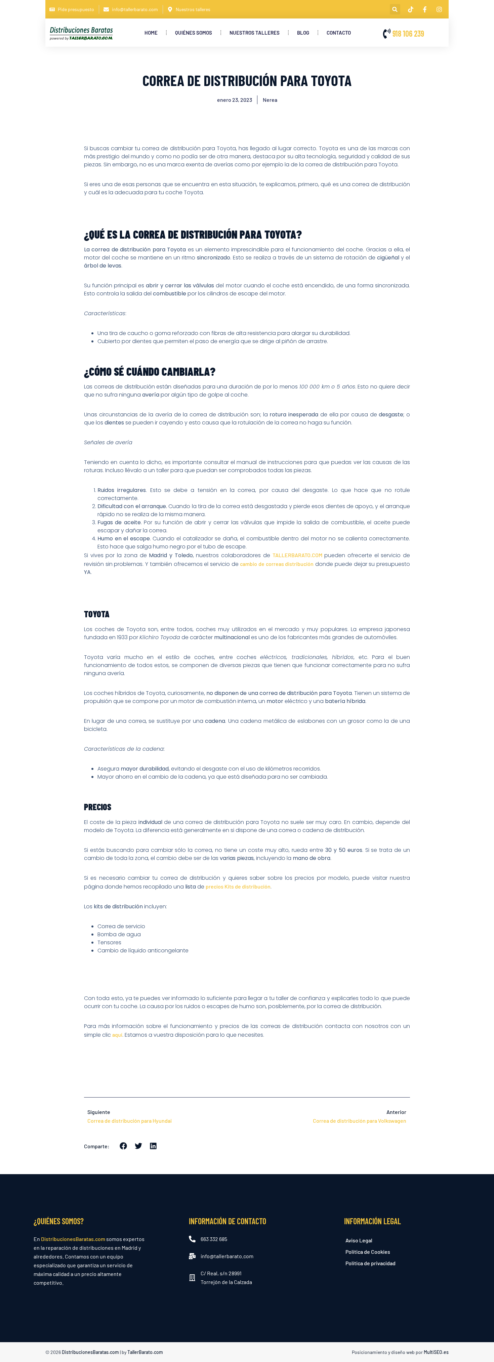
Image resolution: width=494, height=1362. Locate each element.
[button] (395, 9)
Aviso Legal (358, 1240)
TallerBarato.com (145, 1352)
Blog (303, 33)
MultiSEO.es (436, 1352)
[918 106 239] (387, 34)
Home (151, 33)
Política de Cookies (367, 1251)
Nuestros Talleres (255, 33)
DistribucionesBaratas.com (73, 1239)
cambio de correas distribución (277, 564)
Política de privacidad (370, 1263)
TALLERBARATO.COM (297, 555)
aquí (117, 1034)
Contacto (339, 33)
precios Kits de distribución (238, 886)
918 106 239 (408, 33)
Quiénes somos (193, 33)
